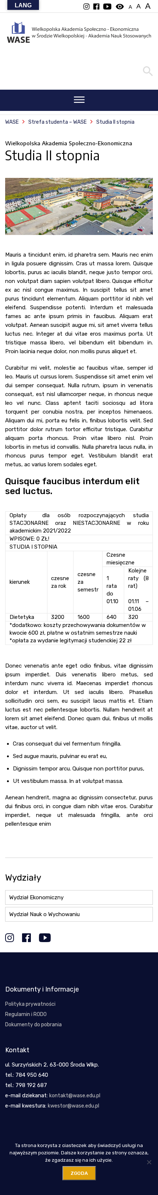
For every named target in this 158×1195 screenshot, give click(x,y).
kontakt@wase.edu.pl (74, 1096)
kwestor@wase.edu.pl (73, 1106)
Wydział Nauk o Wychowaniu (44, 914)
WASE (12, 122)
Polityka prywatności (30, 1004)
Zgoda (79, 1173)
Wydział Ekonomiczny (36, 897)
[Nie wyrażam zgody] (148, 1162)
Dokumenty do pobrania (33, 1025)
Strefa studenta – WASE (57, 122)
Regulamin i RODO (26, 1014)
